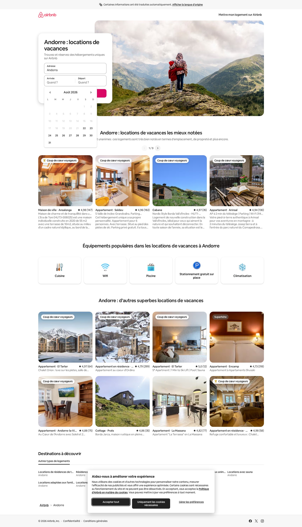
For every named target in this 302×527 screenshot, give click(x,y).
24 (49, 135)
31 (49, 142)
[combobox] (75, 70)
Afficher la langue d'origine (187, 4)
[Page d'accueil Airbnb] (47, 14)
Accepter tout (111, 502)
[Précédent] (144, 148)
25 (56, 135)
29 (84, 135)
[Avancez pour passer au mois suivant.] (91, 92)
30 (91, 135)
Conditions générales (95, 521)
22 (84, 128)
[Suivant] (157, 148)
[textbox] (59, 82)
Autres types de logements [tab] (54, 461)
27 (70, 135)
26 (63, 135)
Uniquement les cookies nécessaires (151, 503)
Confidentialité (71, 521)
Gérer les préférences (191, 502)
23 (91, 128)
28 (77, 135)
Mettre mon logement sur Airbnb (240, 15)
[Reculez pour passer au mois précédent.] (50, 92)
